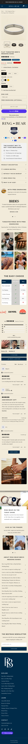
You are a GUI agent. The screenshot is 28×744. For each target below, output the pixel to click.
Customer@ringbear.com (6, 723)
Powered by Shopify (14, 740)
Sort (16, 364)
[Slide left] (3, 45)
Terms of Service (5, 715)
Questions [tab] (12, 351)
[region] (14, 344)
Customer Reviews (5, 681)
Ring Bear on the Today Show (7, 691)
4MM (4, 73)
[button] (14, 57)
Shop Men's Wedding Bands (7, 676)
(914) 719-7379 (4, 725)
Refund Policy (4, 710)
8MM (15, 73)
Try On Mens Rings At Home (7, 683)
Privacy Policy (4, 713)
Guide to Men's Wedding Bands (8, 686)
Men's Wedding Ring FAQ (6, 688)
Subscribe (14, 648)
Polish (11, 86)
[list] (14, 312)
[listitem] (14, 2)
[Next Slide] (25, 344)
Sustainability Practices (6, 693)
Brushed (4, 86)
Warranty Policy (4, 705)
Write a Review (17, 359)
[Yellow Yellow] (8, 80)
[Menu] (2, 6)
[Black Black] (5, 80)
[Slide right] (25, 45)
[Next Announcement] (26, 2)
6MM (10, 73)
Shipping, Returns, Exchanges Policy (9, 708)
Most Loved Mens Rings (6, 678)
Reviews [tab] (4, 351)
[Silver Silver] (3, 80)
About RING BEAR (5, 700)
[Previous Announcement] (2, 2)
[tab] (12, 552)
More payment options (14, 115)
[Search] (26, 6)
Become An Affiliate (5, 703)
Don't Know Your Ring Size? (9, 90)
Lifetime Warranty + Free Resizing (10, 67)
